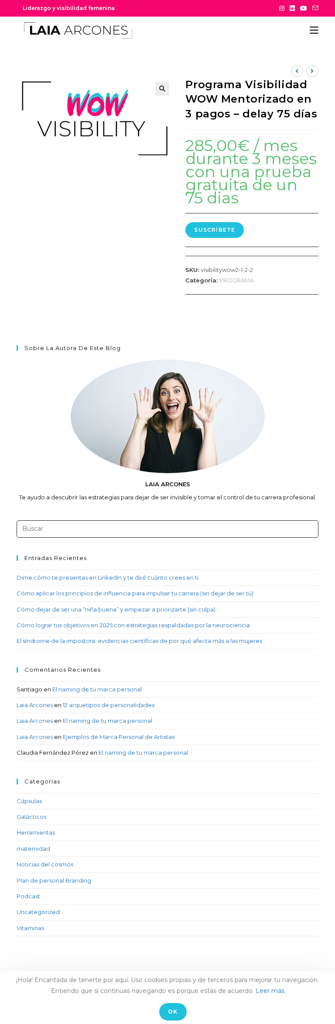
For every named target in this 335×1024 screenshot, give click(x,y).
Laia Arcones (35, 704)
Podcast (28, 896)
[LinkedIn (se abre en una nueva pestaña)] (292, 8)
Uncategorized (38, 911)
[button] (162, 89)
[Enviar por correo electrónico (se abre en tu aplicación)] (314, 8)
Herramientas (36, 832)
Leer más (270, 991)
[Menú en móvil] (314, 30)
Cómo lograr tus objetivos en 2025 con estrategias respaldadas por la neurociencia (133, 625)
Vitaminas (30, 927)
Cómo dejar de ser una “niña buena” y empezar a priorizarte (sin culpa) (116, 609)
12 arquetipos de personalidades (108, 704)
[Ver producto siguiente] (312, 71)
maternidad (33, 848)
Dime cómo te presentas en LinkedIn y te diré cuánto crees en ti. (108, 577)
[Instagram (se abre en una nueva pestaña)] (282, 8)
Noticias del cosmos (45, 864)
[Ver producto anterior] (297, 71)
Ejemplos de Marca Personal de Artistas (118, 736)
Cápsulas (29, 800)
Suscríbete (214, 230)
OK (173, 1011)
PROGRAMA (236, 280)
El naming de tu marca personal (97, 689)
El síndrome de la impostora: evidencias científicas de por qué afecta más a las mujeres (139, 640)
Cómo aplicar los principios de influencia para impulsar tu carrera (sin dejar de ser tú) (135, 593)
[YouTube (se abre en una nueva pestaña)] (303, 8)
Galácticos (31, 816)
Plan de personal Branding (54, 880)
